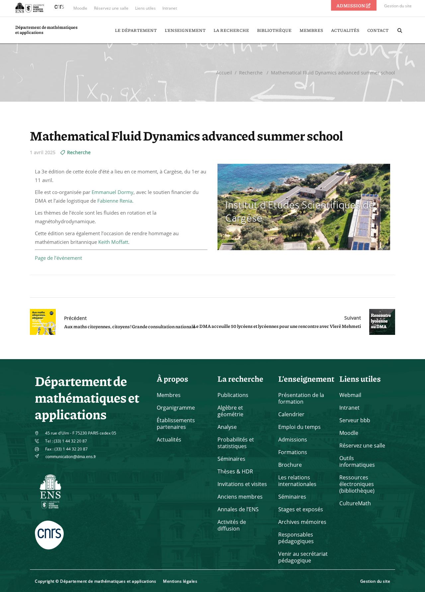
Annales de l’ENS (238, 509)
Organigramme (176, 407)
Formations (292, 452)
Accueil (224, 72)
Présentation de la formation (301, 398)
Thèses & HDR (235, 471)
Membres (169, 395)
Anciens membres (240, 496)
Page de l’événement (58, 257)
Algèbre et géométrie (230, 411)
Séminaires (231, 458)
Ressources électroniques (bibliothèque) (357, 484)
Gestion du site (398, 6)
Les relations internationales (297, 481)
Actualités (169, 439)
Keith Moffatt (113, 242)
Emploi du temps (299, 427)
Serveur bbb (354, 420)
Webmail (350, 395)
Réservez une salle (111, 8)
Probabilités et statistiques (235, 443)
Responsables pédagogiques (296, 538)
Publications (232, 395)
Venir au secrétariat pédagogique (303, 557)
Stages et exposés (300, 509)
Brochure (290, 464)
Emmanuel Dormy (112, 192)
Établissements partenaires (176, 424)
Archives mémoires (302, 522)
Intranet (169, 8)
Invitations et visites (242, 484)
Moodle (80, 8)
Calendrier (291, 414)
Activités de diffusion (231, 525)
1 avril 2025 (42, 152)
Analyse (227, 427)
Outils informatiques (357, 461)
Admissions (292, 439)
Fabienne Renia (114, 200)
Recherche (251, 72)
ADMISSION (351, 5)
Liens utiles (145, 8)
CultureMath (355, 503)
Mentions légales (180, 581)
